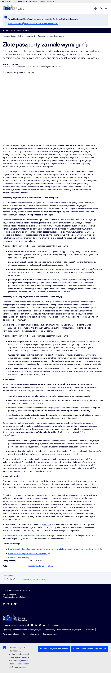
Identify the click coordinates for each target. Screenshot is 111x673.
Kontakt (56, 625)
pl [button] (95, 8)
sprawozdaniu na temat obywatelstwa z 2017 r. (25, 535)
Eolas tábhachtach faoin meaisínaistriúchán (41, 23)
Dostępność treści (50, 634)
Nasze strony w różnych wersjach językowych (63, 630)
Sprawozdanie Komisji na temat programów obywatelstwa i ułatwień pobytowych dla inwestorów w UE (54, 549)
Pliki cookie (89, 630)
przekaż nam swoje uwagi (35, 579)
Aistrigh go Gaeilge (15, 23)
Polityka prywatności (11, 634)
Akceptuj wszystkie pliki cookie (54, 649)
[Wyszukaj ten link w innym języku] (53, 524)
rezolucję (47, 524)
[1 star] (4, 579)
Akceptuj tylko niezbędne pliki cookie (89, 649)
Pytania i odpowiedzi (17, 558)
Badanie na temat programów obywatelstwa (27, 553)
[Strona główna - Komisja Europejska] (16, 7)
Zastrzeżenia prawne (31, 634)
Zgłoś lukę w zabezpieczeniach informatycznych (22, 630)
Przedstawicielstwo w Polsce (13, 36)
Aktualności (31, 36)
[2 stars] (6, 579)
